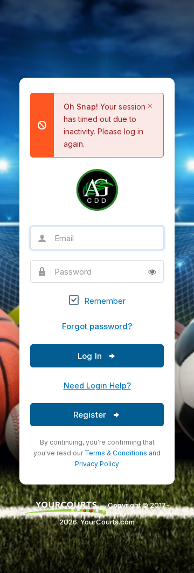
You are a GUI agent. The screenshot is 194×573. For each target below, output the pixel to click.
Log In (91, 356)
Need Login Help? (97, 385)
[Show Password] (152, 271)
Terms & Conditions (116, 453)
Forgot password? (97, 326)
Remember (105, 301)
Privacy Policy (97, 464)
